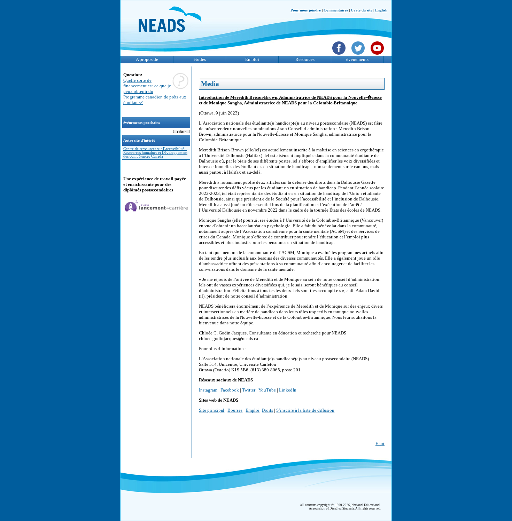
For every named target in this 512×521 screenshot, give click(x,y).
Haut (380, 443)
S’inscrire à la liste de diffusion (305, 410)
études (200, 59)
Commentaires (336, 10)
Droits (267, 410)
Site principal (211, 410)
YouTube (266, 390)
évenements (357, 59)
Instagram (208, 390)
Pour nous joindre (305, 10)
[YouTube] (378, 55)
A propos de (147, 59)
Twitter (248, 390)
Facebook (229, 390)
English (381, 10)
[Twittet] (359, 55)
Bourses (234, 410)
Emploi (252, 59)
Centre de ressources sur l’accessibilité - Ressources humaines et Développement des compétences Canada (155, 152)
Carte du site (361, 10)
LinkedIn (287, 390)
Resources (305, 59)
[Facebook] (340, 55)
